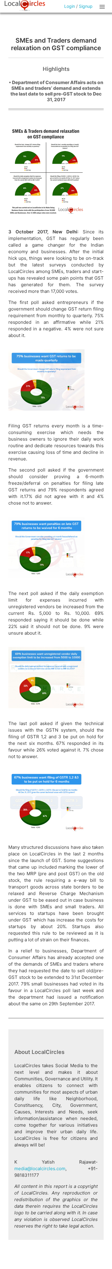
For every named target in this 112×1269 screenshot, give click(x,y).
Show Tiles (103, 6)
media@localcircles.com (39, 1168)
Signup (86, 6)
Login (69, 6)
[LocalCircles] (24, 5)
